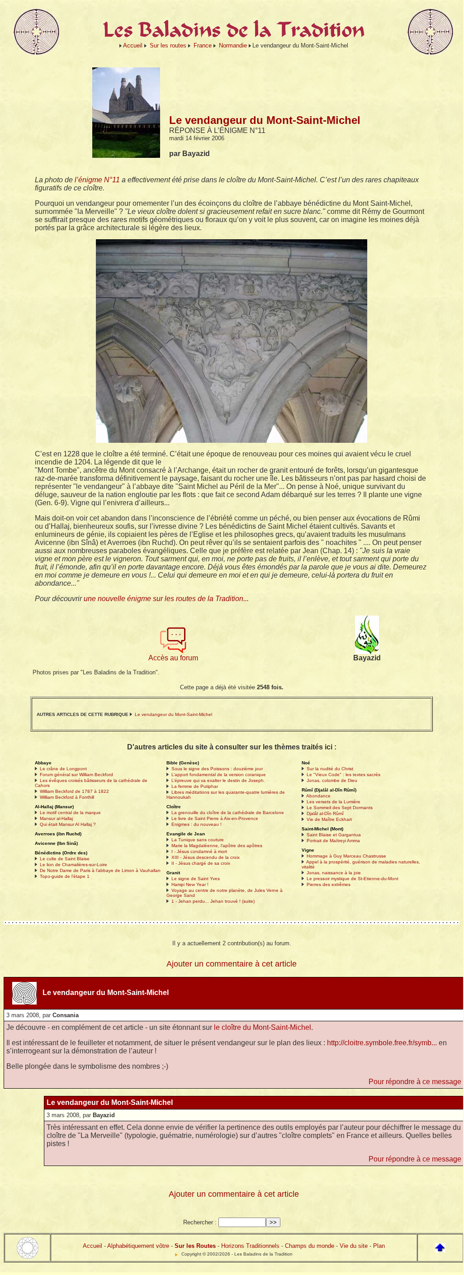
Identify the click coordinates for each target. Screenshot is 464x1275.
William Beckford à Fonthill (67, 797)
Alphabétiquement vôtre (138, 1245)
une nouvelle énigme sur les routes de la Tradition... (166, 598)
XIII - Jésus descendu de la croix (205, 857)
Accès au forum (173, 658)
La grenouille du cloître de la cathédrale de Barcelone (227, 812)
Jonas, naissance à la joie (334, 872)
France (203, 45)
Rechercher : (200, 1222)
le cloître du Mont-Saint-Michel (262, 1027)
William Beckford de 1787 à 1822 (74, 791)
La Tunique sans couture (197, 839)
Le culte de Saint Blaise (65, 858)
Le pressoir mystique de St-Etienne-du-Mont (352, 878)
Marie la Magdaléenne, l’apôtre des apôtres (216, 845)
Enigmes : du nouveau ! (196, 824)
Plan (379, 1245)
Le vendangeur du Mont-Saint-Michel (173, 714)
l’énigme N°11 (97, 180)
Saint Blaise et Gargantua (334, 834)
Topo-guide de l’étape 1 (65, 876)
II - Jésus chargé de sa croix (200, 863)
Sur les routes (168, 45)
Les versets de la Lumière (333, 801)
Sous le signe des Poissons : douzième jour (217, 768)
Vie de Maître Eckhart (329, 819)
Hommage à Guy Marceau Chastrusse (346, 855)
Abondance (318, 795)
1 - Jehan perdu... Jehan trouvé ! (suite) (213, 901)
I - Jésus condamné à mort (199, 851)
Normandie (233, 45)
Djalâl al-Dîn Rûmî (325, 813)
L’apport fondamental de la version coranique (218, 774)
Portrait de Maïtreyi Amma (333, 840)
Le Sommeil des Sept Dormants (340, 807)
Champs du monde (309, 1245)
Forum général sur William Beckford (76, 774)
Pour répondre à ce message (415, 1081)
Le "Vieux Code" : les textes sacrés (343, 774)
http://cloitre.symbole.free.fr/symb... (382, 1043)
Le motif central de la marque (70, 812)
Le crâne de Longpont (63, 768)
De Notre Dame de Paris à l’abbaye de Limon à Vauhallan (100, 870)
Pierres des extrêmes (328, 884)
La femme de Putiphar (194, 786)
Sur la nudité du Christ (330, 768)
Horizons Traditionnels (250, 1245)
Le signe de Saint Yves (195, 878)
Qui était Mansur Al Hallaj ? (68, 824)
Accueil (132, 45)
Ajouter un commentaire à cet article (231, 963)
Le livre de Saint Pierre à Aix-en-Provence (214, 818)
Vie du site (354, 1245)
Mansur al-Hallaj (56, 818)
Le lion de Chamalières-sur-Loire (73, 864)
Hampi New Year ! (189, 884)
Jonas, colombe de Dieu (332, 780)
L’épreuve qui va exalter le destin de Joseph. (218, 780)
